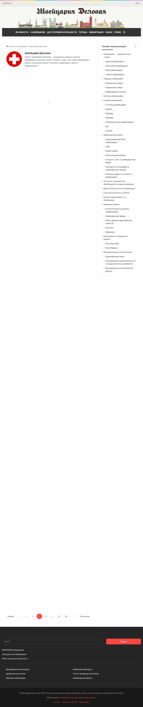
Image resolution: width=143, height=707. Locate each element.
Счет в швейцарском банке (86, 674)
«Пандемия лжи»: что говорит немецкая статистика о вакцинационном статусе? (21, 103)
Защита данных (89, 697)
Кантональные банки (116, 155)
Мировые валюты (111, 204)
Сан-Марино (112, 248)
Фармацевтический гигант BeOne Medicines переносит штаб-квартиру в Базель (72, 525)
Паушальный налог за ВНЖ (116, 193)
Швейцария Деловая (38, 53)
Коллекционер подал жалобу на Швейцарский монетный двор (72, 307)
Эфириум (110, 232)
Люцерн (109, 113)
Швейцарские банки (112, 135)
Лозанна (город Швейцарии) (120, 122)
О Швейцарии (37, 32)
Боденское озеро (114, 87)
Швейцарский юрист (82, 669)
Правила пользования (70, 697)
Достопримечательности (62, 32)
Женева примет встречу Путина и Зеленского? (21, 243)
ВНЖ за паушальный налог (15, 658)
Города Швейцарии (112, 100)
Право (117, 32)
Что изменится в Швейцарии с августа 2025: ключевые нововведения (68, 259)
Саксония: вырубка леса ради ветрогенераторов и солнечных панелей (72, 440)
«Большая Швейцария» (117, 66)
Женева (109, 117)
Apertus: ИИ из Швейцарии (67, 178)
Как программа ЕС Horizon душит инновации (21, 376)
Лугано (109, 130)
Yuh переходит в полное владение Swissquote (20, 463)
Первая (10, 616)
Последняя (85, 616)
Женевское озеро (114, 83)
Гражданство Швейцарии (14, 654)
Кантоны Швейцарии (113, 96)
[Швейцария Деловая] (71, 17)
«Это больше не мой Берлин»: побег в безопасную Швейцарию (72, 573)
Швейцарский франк (116, 216)
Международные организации (117, 252)
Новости (23, 32)
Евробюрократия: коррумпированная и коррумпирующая (24, 509)
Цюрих (109, 109)
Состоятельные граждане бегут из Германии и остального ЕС (22, 328)
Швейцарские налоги (16, 674)
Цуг (107, 126)
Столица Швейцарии (116, 105)
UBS (108, 146)
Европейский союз (115, 256)
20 (66, 616)
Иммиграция (96, 32)
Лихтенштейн (112, 243)
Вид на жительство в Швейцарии (119, 188)
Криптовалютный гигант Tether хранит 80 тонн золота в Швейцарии (72, 394)
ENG (138, 3)
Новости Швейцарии (17, 46)
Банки (108, 32)
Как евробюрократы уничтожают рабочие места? (72, 131)
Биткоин (110, 227)
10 (59, 616)
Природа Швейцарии (113, 79)
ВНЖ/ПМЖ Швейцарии (13, 650)
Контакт (56, 702)
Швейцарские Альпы (116, 92)
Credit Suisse (112, 151)
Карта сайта (84, 702)
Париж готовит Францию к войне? (22, 199)
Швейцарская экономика (17, 669)
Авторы (65, 702)
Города (83, 32)
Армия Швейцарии (115, 74)
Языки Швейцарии (115, 61)
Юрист (74, 702)
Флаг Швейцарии (114, 70)
